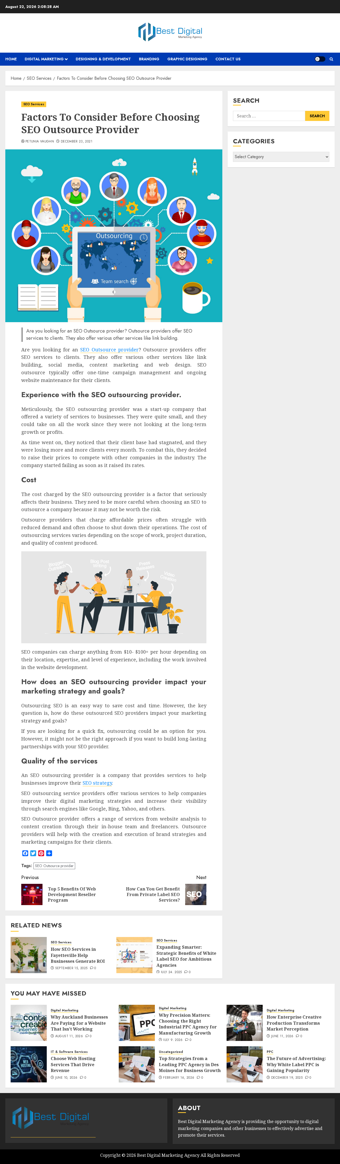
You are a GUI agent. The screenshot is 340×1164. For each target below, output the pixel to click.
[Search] (331, 59)
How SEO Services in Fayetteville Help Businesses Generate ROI (78, 955)
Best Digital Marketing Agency (168, 1155)
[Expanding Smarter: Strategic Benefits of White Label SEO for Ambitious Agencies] (134, 955)
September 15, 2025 (71, 968)
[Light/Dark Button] (320, 59)
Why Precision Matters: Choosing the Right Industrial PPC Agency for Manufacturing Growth (188, 1024)
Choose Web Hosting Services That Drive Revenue (73, 1064)
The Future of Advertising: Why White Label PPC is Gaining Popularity (296, 1064)
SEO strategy (97, 783)
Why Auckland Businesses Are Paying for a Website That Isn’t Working (79, 1023)
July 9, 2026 (172, 1040)
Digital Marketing (44, 59)
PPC (270, 1052)
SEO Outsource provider (109, 349)
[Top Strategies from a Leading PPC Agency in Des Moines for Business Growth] (137, 1064)
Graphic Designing (187, 59)
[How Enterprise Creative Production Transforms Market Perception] (245, 1023)
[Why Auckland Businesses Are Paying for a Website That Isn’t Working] (29, 1023)
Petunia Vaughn (40, 142)
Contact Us (228, 59)
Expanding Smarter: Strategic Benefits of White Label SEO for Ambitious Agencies (186, 956)
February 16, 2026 (178, 1078)
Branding (149, 59)
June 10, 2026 (66, 1078)
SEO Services (33, 104)
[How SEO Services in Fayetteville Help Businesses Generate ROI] (29, 955)
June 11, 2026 (282, 1036)
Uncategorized (171, 1052)
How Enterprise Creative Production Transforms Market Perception (294, 1023)
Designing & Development (103, 59)
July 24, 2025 (171, 972)
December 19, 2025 (287, 1078)
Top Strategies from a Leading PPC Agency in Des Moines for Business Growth (190, 1064)
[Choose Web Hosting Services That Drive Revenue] (29, 1064)
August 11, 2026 (69, 1036)
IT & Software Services (69, 1052)
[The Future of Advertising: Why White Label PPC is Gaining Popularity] (245, 1064)
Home (11, 59)
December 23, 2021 (76, 142)
